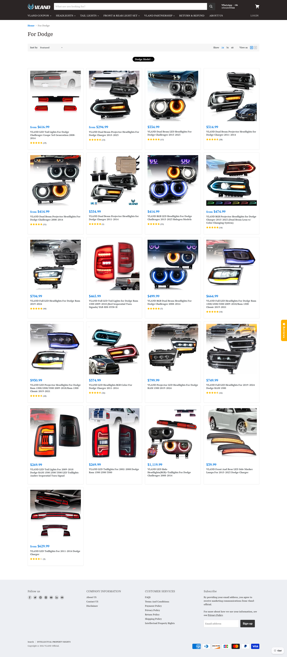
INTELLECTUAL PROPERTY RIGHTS (54, 641)
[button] (143, 59)
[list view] (255, 47)
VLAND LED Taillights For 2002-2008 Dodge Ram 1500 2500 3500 (114, 471)
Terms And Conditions (157, 601)
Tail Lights (88, 15)
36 (227, 47)
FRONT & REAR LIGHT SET (120, 15)
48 (232, 47)
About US (91, 597)
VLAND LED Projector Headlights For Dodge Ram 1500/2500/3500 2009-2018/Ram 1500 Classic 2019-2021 (55, 388)
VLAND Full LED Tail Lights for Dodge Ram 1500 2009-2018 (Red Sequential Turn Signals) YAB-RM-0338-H (113, 304)
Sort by (34, 47)
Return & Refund (191, 15)
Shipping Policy (153, 618)
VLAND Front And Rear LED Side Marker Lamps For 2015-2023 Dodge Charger (229, 471)
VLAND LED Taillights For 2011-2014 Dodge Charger (55, 552)
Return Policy (152, 614)
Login (255, 15)
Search (31, 641)
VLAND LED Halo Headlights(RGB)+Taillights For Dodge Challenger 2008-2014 (169, 472)
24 (223, 47)
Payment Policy (153, 605)
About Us (216, 15)
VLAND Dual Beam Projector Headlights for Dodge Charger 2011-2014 (231, 133)
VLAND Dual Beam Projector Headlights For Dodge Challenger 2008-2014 (55, 218)
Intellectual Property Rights (160, 623)
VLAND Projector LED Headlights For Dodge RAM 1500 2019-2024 (173, 386)
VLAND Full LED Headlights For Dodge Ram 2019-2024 (55, 302)
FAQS (148, 597)
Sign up (247, 623)
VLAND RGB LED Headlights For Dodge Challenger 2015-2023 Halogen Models (170, 218)
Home (31, 25)
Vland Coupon (39, 15)
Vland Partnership (158, 15)
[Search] (211, 6)
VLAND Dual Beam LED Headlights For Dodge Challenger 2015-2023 (170, 133)
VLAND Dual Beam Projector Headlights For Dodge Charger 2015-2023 (114, 133)
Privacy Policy (152, 610)
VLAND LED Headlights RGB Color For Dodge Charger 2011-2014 (110, 386)
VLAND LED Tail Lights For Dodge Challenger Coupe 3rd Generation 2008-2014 (52, 135)
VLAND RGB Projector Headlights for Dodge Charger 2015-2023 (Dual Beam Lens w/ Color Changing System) (231, 219)
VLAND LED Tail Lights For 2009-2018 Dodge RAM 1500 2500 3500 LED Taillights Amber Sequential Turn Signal (54, 472)
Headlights (65, 15)
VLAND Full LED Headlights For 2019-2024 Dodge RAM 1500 (230, 386)
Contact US (92, 601)
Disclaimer (92, 605)
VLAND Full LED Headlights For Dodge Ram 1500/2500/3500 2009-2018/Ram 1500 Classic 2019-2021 (231, 304)
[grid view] (251, 47)
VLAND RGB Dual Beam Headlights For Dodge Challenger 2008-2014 (170, 302)
